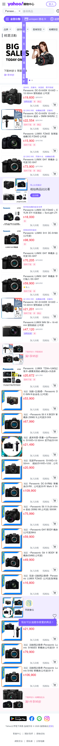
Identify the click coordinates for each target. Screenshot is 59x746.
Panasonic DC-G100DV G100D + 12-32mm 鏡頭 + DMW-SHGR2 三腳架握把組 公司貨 (40, 115)
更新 (51, 726)
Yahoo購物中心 (21, 4)
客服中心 (17, 733)
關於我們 (29, 733)
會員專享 (24, 69)
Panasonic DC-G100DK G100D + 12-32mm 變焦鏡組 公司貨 (40, 91)
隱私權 (29, 740)
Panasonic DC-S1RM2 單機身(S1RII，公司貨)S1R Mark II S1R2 (40, 485)
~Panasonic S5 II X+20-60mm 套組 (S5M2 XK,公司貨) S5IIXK (40, 508)
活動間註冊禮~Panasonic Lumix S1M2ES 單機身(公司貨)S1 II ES (40, 646)
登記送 (24, 25)
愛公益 (24, 75)
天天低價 (24, 44)
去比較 (35, 195)
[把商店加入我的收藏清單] (54, 616)
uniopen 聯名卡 (37, 19)
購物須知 (41, 733)
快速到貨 (24, 38)
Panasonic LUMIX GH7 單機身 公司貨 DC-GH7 (40, 161)
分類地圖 (40, 740)
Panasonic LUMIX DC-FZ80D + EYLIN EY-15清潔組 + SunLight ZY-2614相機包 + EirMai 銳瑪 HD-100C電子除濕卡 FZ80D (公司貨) (40, 211)
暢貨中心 (24, 32)
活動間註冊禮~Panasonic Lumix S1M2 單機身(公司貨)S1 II (40, 669)
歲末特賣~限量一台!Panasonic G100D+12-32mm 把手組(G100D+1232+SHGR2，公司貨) (40, 439)
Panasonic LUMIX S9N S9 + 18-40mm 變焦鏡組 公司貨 (40, 323)
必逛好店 (24, 56)
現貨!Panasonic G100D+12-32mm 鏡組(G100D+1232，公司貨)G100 (40, 462)
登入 (51, 4)
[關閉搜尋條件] (19, 11)
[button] (29, 80)
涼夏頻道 (24, 50)
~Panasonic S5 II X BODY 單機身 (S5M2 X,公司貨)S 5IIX (40, 416)
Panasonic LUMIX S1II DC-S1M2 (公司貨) (40, 234)
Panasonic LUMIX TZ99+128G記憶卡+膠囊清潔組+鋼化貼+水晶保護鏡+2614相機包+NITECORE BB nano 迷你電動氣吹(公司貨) (40, 369)
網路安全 (19, 740)
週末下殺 (24, 63)
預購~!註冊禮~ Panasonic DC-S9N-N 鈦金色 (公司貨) (40, 392)
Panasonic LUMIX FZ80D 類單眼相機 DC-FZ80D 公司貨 (40, 135)
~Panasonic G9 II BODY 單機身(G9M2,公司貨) (40, 554)
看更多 (23, 81)
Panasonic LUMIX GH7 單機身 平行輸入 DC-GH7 (40, 277)
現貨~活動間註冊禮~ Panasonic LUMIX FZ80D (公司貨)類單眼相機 (40, 577)
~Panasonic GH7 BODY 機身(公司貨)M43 (40, 531)
